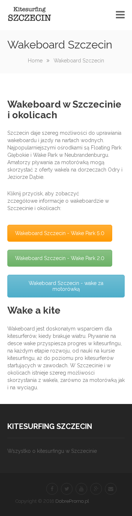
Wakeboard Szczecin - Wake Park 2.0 (59, 258)
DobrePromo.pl (72, 501)
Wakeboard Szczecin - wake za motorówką (66, 286)
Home (35, 61)
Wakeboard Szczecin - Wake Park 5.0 (59, 233)
